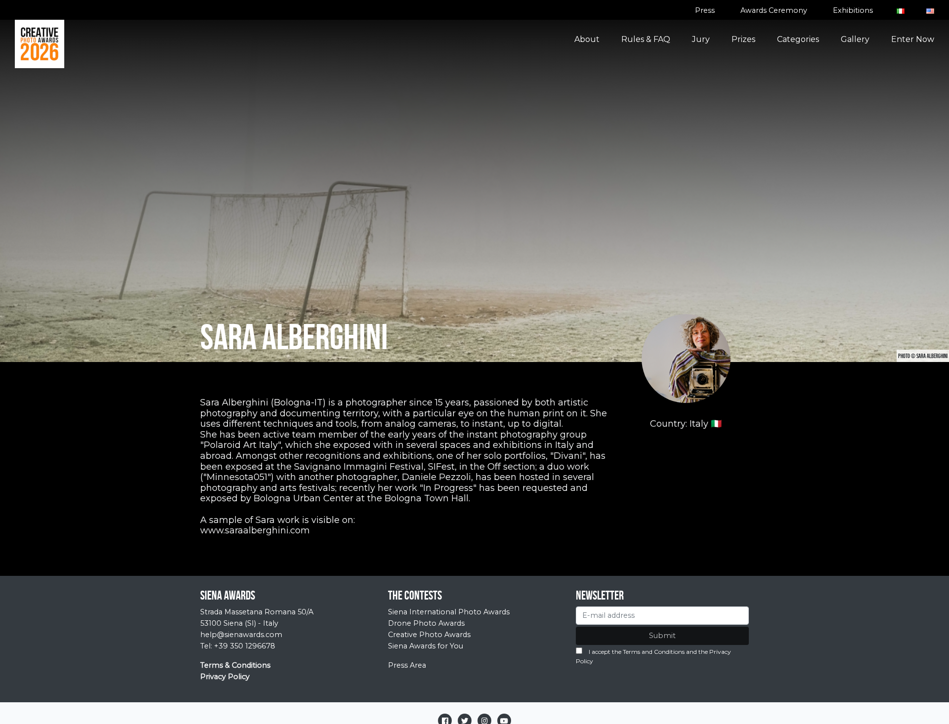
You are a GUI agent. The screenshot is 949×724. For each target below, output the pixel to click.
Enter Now (912, 39)
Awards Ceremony (773, 10)
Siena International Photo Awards (449, 611)
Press (705, 10)
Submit (662, 635)
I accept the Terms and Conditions (637, 651)
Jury (701, 39)
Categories (798, 39)
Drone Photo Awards (426, 623)
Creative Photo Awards (429, 634)
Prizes (743, 39)
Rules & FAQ (645, 39)
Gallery (855, 39)
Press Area (407, 665)
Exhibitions (853, 10)
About (587, 39)
